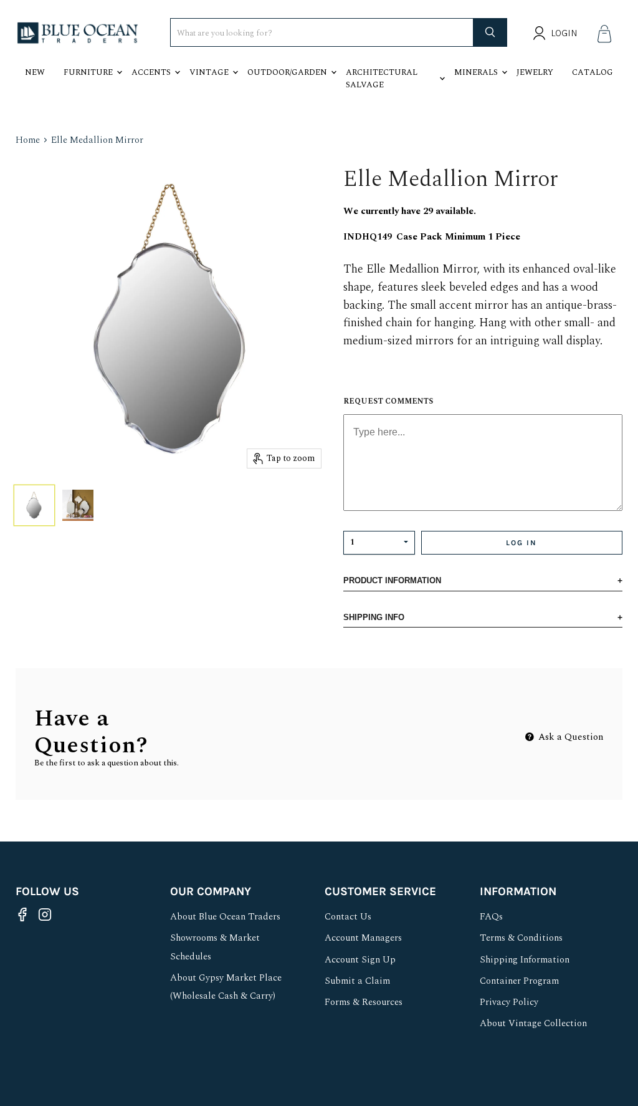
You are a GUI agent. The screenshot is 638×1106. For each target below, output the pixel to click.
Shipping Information (524, 960)
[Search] (490, 32)
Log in (521, 542)
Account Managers (363, 938)
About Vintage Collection (533, 1023)
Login (564, 33)
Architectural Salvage (381, 78)
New (35, 72)
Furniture (88, 72)
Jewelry (535, 72)
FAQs (491, 917)
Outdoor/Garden (287, 72)
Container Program (519, 981)
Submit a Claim (357, 981)
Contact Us (348, 917)
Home (28, 140)
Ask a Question (570, 737)
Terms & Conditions (521, 938)
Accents (151, 72)
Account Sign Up (360, 960)
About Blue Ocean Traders (225, 917)
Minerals (476, 72)
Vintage (209, 72)
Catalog (592, 72)
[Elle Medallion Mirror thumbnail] (34, 505)
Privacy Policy (509, 1002)
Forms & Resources (363, 1002)
